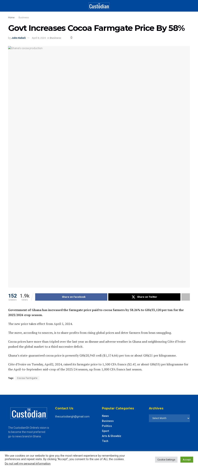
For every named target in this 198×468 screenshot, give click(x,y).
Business (24, 17)
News (105, 415)
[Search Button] (188, 6)
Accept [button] (187, 459)
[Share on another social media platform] (185, 297)
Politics (107, 426)
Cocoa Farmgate (27, 378)
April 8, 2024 (39, 37)
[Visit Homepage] (99, 6)
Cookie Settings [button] (166, 459)
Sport (105, 431)
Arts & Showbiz (111, 436)
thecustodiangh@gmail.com (72, 416)
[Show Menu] (9, 6)
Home (11, 17)
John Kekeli (18, 37)
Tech (105, 441)
